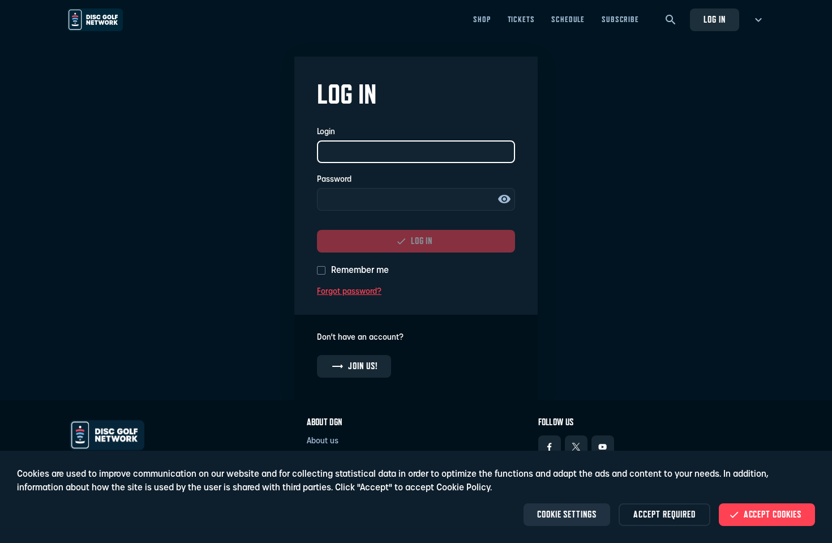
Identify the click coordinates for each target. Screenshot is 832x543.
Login (326, 132)
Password (334, 180)
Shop (481, 19)
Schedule (568, 19)
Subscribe (620, 19)
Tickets (521, 19)
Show (504, 199)
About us (322, 441)
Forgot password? (349, 292)
